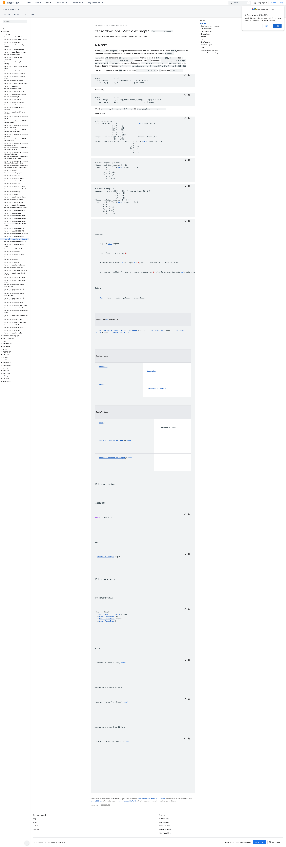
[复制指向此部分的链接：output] (104, 542)
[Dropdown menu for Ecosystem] (67, 2)
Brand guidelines (165, 829)
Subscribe (259, 842)
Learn (37, 3)
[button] (14, 31)
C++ (24, 14)
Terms (35, 842)
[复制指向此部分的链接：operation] (107, 503)
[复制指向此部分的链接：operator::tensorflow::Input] (125, 688)
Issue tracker (163, 819)
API (47, 3)
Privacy (42, 842)
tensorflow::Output (105, 557)
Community (76, 3)
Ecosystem (60, 3)
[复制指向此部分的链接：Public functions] (117, 579)
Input (140, 123)
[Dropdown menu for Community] (83, 2)
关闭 (266, 26)
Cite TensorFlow (165, 833)
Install (28, 3)
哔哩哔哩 (36, 829)
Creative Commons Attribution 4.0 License (151, 799)
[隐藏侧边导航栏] (27, 843)
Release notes (164, 822)
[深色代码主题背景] (185, 75)
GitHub (274, 3)
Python (16, 14)
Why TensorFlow (94, 3)
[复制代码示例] (189, 75)
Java (32, 14)
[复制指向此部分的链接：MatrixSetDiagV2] (115, 598)
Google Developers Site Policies (127, 801)
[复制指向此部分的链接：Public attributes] (117, 484)
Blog (34, 819)
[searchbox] (15, 21)
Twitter (35, 826)
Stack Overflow (164, 826)
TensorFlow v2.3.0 (12, 9)
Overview (6, 14)
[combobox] (239, 3)
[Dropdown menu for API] (51, 2)
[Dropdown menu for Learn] (41, 2)
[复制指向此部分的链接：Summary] (109, 45)
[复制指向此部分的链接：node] (103, 648)
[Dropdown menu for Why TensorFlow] (102, 2)
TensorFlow (99, 26)
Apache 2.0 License (97, 801)
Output (145, 141)
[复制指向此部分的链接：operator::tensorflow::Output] (128, 727)
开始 (277, 26)
